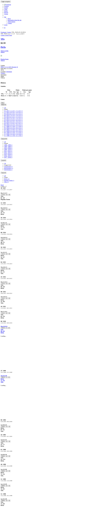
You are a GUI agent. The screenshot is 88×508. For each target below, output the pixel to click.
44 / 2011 (13, 123)
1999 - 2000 (8, 146)
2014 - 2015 (8, 156)
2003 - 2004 (8, 148)
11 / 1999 (13, 134)
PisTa (6, 179)
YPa (6, 182)
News (9, 18)
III (6, 456)
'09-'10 (2, 328)
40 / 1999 (13, 132)
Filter (2, 103)
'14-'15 (2, 209)
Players (6, 12)
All (5, 107)
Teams (6, 11)
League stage (8, 35)
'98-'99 (2, 485)
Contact (10, 23)
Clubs (5, 9)
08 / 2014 (13, 115)
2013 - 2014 (8, 154)
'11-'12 (2, 298)
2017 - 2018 (8, 157)
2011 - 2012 (8, 151)
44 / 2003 (13, 129)
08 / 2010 (13, 125)
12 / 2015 (13, 112)
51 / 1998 (13, 135)
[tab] (44, 196)
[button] (44, 329)
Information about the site (14, 20)
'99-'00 (2, 456)
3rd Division (8, 166)
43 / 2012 (13, 120)
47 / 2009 (13, 126)
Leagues (6, 6)
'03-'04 (2, 426)
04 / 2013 (13, 118)
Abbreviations (11, 21)
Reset (2, 185)
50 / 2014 (13, 114)
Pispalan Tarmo (9, 180)
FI (4, 27)
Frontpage (3, 32)
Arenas (6, 14)
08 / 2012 (13, 121)
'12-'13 (2, 268)
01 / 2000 (13, 131)
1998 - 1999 (8, 145)
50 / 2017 (13, 111)
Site (5, 17)
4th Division (8, 168)
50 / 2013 (13, 117)
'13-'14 (2, 239)
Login (5, 25)
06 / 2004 (13, 128)
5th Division (8, 169)
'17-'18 (2, 194)
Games (6, 7)
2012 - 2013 (8, 152)
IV (6, 194)
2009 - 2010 (8, 149)
